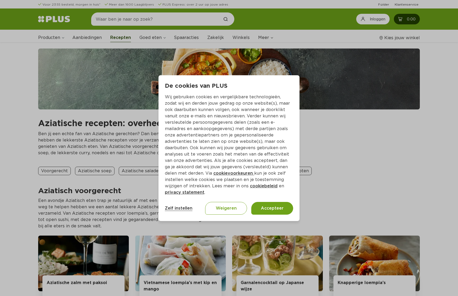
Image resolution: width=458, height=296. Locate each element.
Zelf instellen (178, 208)
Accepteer (272, 208)
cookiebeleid (264, 185)
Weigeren (226, 208)
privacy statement (184, 192)
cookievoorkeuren (233, 173)
